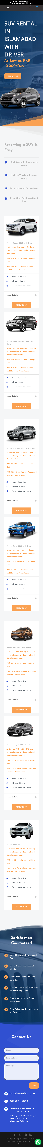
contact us (13, 76)
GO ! (34, 1085)
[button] (38, 1142)
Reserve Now (21, 305)
